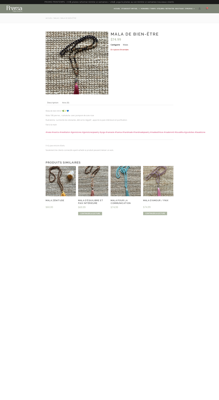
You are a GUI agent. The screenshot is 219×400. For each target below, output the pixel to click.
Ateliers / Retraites (165, 8)
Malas (56, 18)
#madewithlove (156, 132)
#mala (48, 132)
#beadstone (200, 132)
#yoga (102, 132)
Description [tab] (52, 102)
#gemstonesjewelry (90, 132)
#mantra (55, 132)
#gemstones (76, 132)
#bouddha (179, 132)
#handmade (127, 132)
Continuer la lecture (90, 213)
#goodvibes (189, 132)
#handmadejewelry (141, 132)
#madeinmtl (169, 132)
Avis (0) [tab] (65, 102)
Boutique (179, 8)
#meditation (65, 132)
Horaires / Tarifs (148, 8)
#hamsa (118, 132)
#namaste (110, 132)
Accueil (117, 8)
